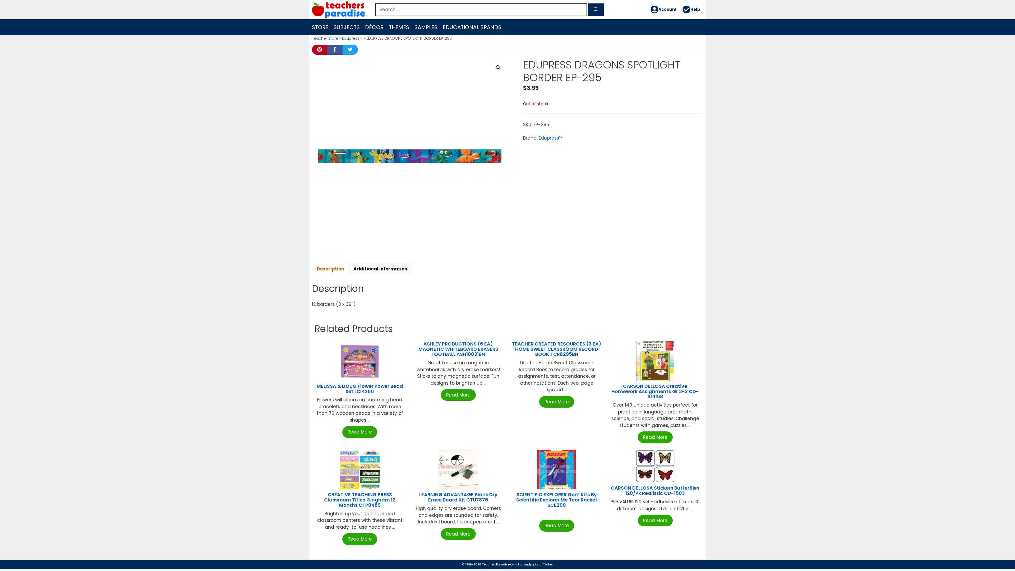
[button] (498, 67)
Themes (399, 27)
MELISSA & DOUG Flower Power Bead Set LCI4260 (360, 389)
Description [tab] (330, 269)
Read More (360, 432)
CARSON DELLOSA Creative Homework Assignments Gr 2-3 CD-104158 (655, 391)
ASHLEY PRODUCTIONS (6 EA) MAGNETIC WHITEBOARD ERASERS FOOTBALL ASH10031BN (458, 349)
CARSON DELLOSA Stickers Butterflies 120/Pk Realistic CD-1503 (655, 490)
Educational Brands (472, 27)
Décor (374, 27)
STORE (320, 27)
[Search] (596, 9)
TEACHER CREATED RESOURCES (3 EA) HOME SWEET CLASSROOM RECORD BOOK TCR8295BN (556, 349)
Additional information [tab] (380, 269)
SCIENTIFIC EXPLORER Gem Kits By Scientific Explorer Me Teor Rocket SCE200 (556, 499)
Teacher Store (325, 38)
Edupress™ (352, 38)
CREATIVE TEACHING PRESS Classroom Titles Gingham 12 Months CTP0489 (359, 499)
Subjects (347, 27)
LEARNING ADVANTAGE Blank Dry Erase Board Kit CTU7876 (458, 497)
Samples (425, 27)
